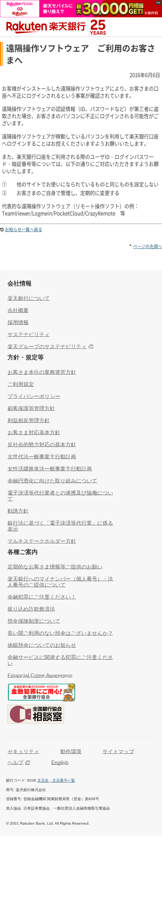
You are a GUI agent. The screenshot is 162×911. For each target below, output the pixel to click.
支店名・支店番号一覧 (56, 780)
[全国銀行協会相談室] (36, 716)
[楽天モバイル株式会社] (81, 14)
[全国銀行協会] (41, 694)
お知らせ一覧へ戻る (23, 229)
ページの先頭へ (147, 246)
